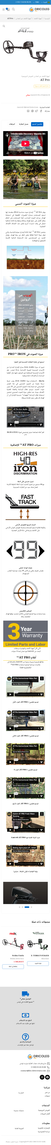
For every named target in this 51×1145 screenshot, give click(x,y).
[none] (45, 2)
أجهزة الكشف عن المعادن (23, 18)
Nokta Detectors (17, 959)
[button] (4, 26)
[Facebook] (47, 1077)
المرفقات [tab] (12, 124)
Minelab (45, 959)
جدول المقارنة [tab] (23, 124)
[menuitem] (45, 2)
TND (37, 2)
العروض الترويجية (27, 76)
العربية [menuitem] (45, 2)
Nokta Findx (18, 955)
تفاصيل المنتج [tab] (37, 124)
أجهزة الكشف (38, 18)
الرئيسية (47, 18)
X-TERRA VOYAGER (40, 955)
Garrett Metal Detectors (27, 107)
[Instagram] (42, 1077)
